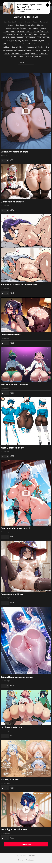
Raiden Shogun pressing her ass (17, 677)
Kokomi (20, 37)
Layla (20, 41)
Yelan (21, 56)
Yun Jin (38, 56)
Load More (26, 844)
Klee (13, 37)
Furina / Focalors (41, 31)
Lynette (42, 41)
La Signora (11, 41)
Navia (14, 47)
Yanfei (13, 56)
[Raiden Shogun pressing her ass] (26, 640)
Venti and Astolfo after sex (14, 384)
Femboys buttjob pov (11, 727)
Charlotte (30, 25)
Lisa (26, 41)
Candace (20, 25)
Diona (6, 31)
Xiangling (16, 53)
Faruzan (20, 31)
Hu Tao (28, 34)
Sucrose (46, 50)
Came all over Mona (11, 334)
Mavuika (22, 44)
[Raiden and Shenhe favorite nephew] (26, 248)
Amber (8, 22)
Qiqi (47, 47)
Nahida (6, 47)
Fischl (29, 31)
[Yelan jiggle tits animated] (26, 809)
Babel (35, 22)
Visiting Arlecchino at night (14, 151)
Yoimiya (29, 56)
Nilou (21, 47)
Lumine (34, 41)
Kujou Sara (30, 37)
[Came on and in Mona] (26, 566)
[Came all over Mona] (26, 314)
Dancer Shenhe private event (15, 528)
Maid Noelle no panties (12, 201)
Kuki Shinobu (43, 37)
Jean (35, 34)
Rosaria (21, 50)
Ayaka (27, 22)
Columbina (33, 28)
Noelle (40, 47)
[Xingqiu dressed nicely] (26, 421)
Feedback (30, 860)
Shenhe (30, 50)
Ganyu (9, 34)
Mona (45, 44)
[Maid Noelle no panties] (26, 181)
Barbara (43, 22)
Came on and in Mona (12, 594)
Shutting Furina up (10, 779)
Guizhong (18, 34)
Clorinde (40, 25)
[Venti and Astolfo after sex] (26, 364)
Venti (7, 53)
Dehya (43, 28)
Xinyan (34, 53)
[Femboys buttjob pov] (26, 707)
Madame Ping (10, 44)
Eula (13, 31)
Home (20, 860)
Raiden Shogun (9, 50)
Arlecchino (17, 22)
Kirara (6, 37)
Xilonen (25, 53)
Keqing (43, 34)
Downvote (7, 161)
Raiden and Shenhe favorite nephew (19, 284)
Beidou (10, 25)
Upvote (3, 161)
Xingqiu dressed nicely (12, 447)
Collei (23, 28)
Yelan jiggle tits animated (14, 829)
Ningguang (31, 47)
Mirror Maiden (34, 44)
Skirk (38, 50)
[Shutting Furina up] (26, 758)
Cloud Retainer (12, 28)
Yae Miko (43, 53)
